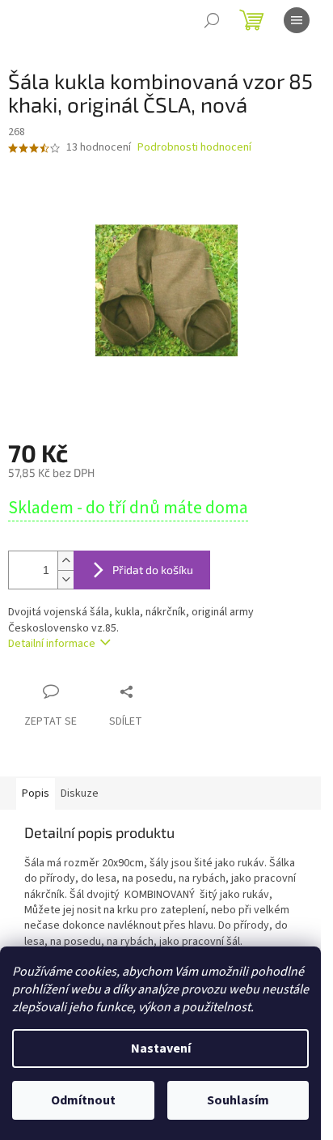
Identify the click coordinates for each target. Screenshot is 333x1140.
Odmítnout (83, 1100)
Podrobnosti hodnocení (194, 147)
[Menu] (296, 20)
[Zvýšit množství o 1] (65, 560)
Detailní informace (51, 644)
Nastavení (161, 1048)
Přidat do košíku (152, 569)
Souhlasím (238, 1100)
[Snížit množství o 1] (65, 579)
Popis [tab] (35, 793)
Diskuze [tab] (80, 793)
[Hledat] (212, 20)
